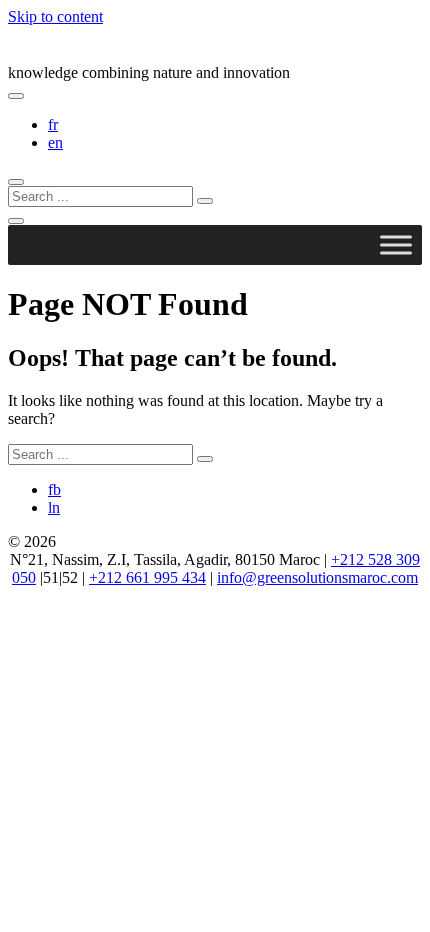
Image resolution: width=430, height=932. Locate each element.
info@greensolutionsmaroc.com (317, 577)
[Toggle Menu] (396, 244)
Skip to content (55, 16)
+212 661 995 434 (147, 577)
